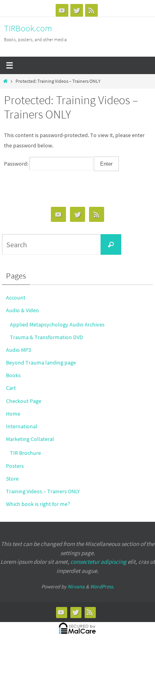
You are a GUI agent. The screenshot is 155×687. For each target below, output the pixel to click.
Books (13, 375)
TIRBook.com (28, 28)
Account (15, 297)
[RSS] (91, 10)
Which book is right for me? (38, 504)
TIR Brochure (25, 452)
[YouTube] (62, 10)
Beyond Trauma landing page (41, 362)
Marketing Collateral (30, 439)
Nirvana (76, 586)
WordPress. (102, 586)
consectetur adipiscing (98, 561)
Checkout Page (23, 401)
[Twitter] (76, 10)
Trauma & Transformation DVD (46, 337)
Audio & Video (22, 310)
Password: (16, 163)
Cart (11, 387)
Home (13, 413)
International (21, 426)
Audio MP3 (18, 349)
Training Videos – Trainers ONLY (43, 491)
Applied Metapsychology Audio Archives (57, 324)
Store (12, 478)
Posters (15, 465)
